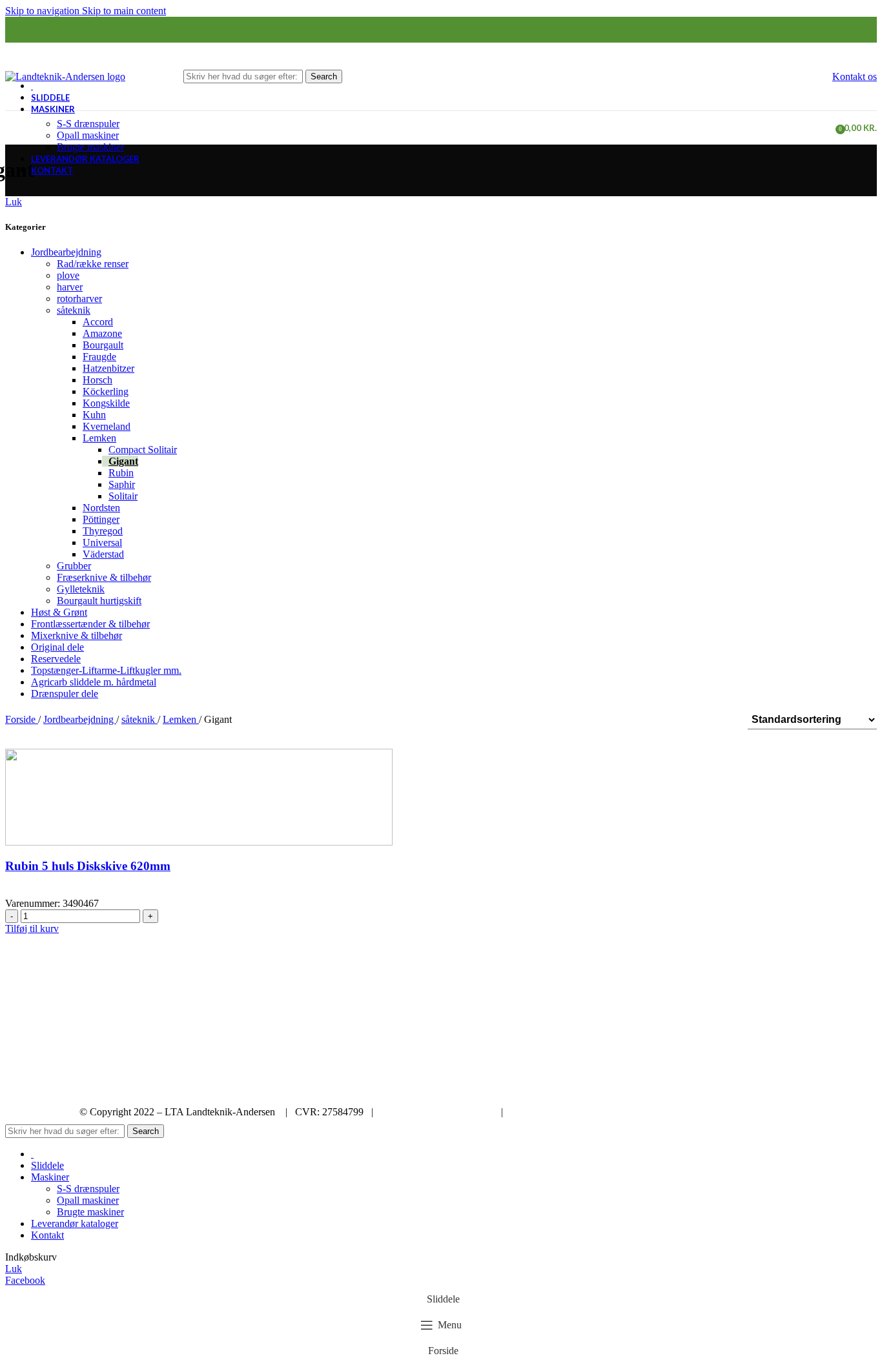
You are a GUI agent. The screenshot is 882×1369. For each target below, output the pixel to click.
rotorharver (79, 298)
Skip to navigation (43, 10)
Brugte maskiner (90, 146)
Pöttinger (101, 519)
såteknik (73, 310)
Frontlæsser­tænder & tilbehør (90, 623)
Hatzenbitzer (108, 368)
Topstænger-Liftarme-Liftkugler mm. (106, 670)
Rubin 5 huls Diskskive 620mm (87, 866)
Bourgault (103, 345)
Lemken (99, 437)
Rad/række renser (92, 263)
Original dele (57, 647)
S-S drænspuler (88, 123)
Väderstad (103, 554)
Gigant (123, 461)
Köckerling (105, 391)
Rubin (121, 472)
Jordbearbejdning (66, 252)
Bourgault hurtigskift (99, 600)
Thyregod (103, 530)
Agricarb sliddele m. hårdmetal (93, 681)
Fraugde (99, 356)
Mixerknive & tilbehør (76, 635)
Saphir (121, 484)
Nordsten (101, 507)
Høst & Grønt (59, 612)
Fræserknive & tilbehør (104, 577)
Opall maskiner (88, 135)
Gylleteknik (81, 588)
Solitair (123, 496)
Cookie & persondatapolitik (437, 1111)
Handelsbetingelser (549, 1111)
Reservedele (56, 658)
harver (70, 286)
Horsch (97, 379)
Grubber (74, 565)
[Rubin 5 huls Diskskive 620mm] (199, 796)
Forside (21, 719)
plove (68, 275)
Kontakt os (854, 76)
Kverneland (106, 426)
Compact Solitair (142, 449)
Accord (98, 321)
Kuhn (94, 414)
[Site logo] (65, 75)
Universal (102, 542)
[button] (32, 928)
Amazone (102, 333)
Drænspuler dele (64, 693)
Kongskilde (106, 403)
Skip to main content (124, 10)
